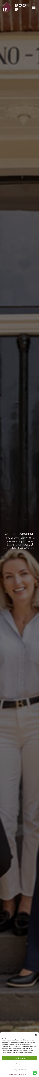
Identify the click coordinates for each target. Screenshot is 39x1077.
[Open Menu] (33, 7)
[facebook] (16, 5)
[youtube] (20, 5)
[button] (36, 1035)
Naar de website (19, 1058)
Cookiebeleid (13, 1074)
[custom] (16, 9)
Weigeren (19, 1064)
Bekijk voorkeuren (19, 1070)
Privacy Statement (23, 1074)
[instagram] (24, 5)
